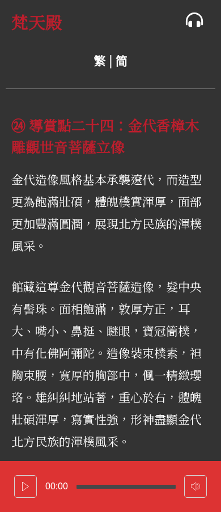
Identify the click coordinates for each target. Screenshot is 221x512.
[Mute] (195, 486)
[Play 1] (25, 486)
